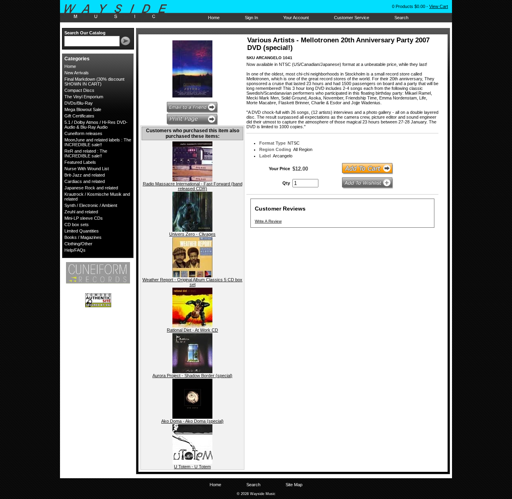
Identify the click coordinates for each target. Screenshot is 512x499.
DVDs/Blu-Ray (78, 103)
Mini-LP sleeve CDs (83, 218)
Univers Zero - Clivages (192, 234)
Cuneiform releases (83, 133)
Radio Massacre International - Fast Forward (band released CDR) (192, 186)
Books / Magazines (83, 237)
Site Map (294, 484)
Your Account (296, 17)
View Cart (438, 6)
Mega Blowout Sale (82, 109)
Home (214, 17)
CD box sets (76, 224)
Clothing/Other (78, 243)
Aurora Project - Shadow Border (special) (192, 375)
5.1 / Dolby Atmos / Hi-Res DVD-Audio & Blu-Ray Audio (96, 124)
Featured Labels (80, 162)
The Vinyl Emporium (83, 96)
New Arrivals (76, 72)
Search (401, 17)
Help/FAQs (75, 250)
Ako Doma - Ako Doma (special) (192, 421)
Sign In (251, 17)
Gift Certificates (79, 115)
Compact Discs (79, 90)
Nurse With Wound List (86, 168)
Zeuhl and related (81, 211)
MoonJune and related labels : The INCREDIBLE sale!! (97, 142)
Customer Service (351, 17)
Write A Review (268, 221)
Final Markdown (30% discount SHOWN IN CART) (94, 81)
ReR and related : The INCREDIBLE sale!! (85, 153)
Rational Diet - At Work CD (192, 330)
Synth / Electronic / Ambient (90, 205)
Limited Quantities (81, 231)
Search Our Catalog (85, 32)
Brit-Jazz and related (84, 175)
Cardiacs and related (84, 181)
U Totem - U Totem (192, 466)
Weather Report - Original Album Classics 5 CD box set (192, 282)
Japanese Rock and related (91, 187)
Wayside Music (119, 11)
